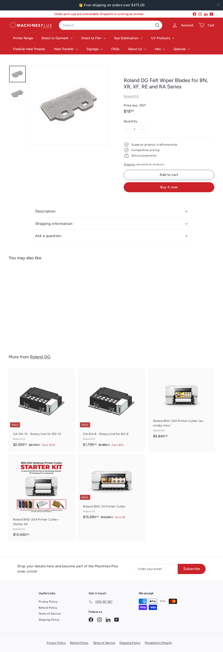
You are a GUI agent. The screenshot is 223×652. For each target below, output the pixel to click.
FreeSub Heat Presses (29, 49)
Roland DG (131, 96)
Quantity (130, 121)
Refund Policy (48, 607)
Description (45, 211)
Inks (158, 49)
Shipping (129, 164)
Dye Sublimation (126, 38)
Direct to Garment (55, 38)
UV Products (161, 38)
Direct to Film (91, 38)
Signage (92, 49)
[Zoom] (69, 105)
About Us (135, 49)
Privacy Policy (48, 601)
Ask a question (48, 236)
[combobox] (110, 25)
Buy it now (169, 187)
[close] (218, 5)
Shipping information (54, 223)
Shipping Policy (49, 619)
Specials (180, 49)
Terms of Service (50, 613)
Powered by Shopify (158, 642)
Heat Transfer (64, 49)
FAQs (115, 49)
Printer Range (23, 38)
